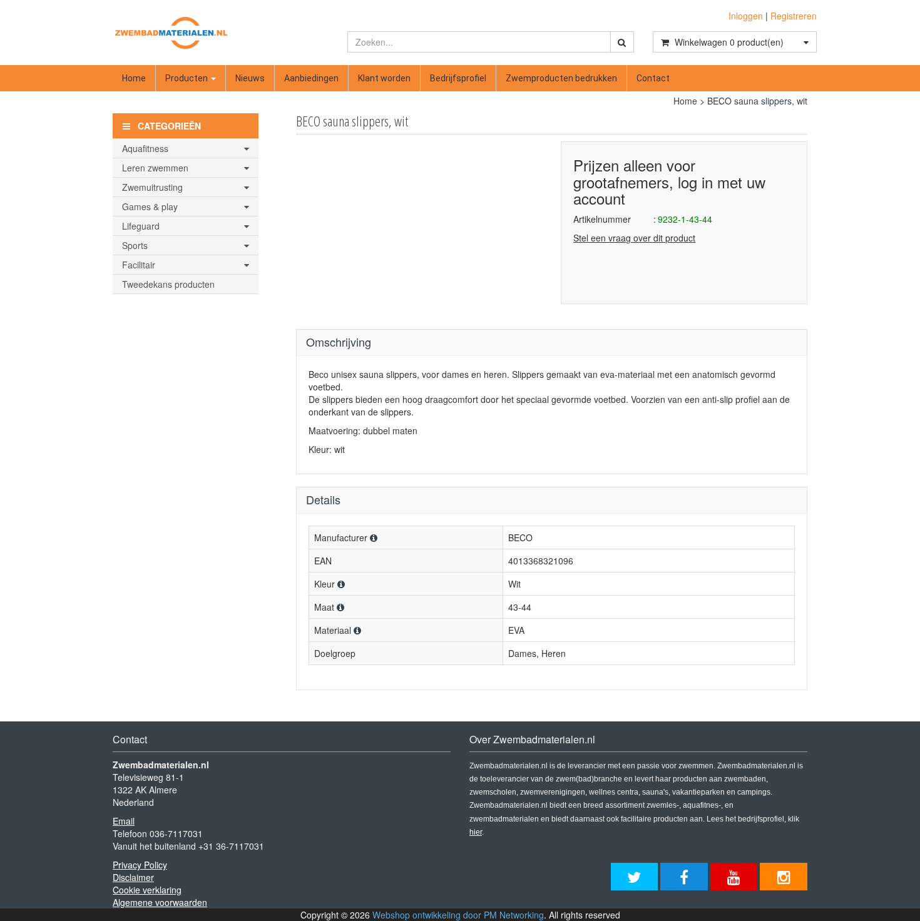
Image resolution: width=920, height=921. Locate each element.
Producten (187, 78)
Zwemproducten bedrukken (561, 78)
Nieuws (250, 78)
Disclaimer (133, 877)
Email (124, 821)
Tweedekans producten (168, 284)
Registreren (793, 15)
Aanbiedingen (311, 78)
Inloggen (745, 15)
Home (134, 78)
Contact (653, 78)
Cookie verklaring (147, 889)
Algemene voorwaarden (160, 902)
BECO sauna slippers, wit (757, 100)
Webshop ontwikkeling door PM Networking (458, 914)
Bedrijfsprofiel (458, 78)
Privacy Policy (140, 864)
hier (475, 832)
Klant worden (384, 78)
